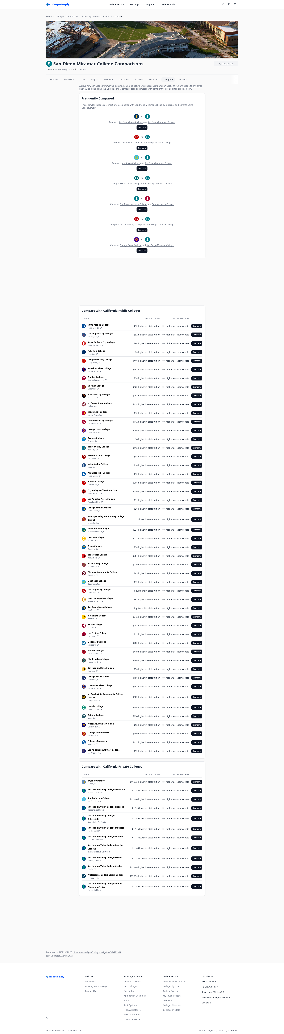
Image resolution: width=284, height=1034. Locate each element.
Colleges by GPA (171, 986)
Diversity (108, 79)
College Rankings (132, 981)
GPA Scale (206, 1002)
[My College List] (235, 4)
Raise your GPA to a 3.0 (213, 992)
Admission (69, 79)
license (234, 56)
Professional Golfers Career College (105, 874)
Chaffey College (96, 377)
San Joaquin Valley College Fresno (105, 857)
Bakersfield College (97, 554)
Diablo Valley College (98, 659)
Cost (83, 79)
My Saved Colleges (172, 995)
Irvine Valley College (98, 464)
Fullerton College (96, 350)
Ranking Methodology (96, 986)
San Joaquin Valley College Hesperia (106, 806)
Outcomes (124, 79)
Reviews (183, 79)
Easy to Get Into (131, 1014)
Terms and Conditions (55, 1030)
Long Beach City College (100, 359)
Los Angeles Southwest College (104, 749)
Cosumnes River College (100, 685)
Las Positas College (97, 633)
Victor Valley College (98, 563)
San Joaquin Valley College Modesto (106, 827)
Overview (53, 79)
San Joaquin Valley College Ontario (105, 836)
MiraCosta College (131, 163)
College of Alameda (97, 741)
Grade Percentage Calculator (216, 997)
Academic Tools (167, 4)
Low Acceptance (132, 1019)
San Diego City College (131, 224)
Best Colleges (130, 986)
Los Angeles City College (100, 333)
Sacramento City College (100, 420)
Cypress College (96, 438)
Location (153, 79)
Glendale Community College (102, 572)
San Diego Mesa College (131, 122)
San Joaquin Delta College (101, 668)
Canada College (95, 706)
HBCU (127, 1000)
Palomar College (131, 142)
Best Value (129, 991)
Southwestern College (163, 204)
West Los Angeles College (101, 723)
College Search (170, 991)
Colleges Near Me (172, 1005)
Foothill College (96, 650)
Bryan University (96, 780)
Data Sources (91, 981)
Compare (149, 4)
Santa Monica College (98, 324)
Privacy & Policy (74, 1030)
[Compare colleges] (229, 4)
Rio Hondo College (97, 615)
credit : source (223, 56)
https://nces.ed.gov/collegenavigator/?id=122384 (97, 952)
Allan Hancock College (99, 472)
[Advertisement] (61, 128)
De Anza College (96, 385)
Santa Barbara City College (101, 342)
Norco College (95, 624)
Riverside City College (99, 394)
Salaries (139, 79)
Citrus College (95, 546)
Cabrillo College (96, 715)
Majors (94, 79)
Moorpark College (97, 641)
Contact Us (90, 991)
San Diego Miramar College (161, 122)
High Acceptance (132, 1009)
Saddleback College (97, 411)
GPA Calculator (209, 981)
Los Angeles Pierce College (101, 499)
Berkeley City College (98, 446)
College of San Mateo (98, 676)
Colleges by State (171, 1009)
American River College (99, 368)
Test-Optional (130, 1005)
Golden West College (98, 528)
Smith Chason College (99, 798)
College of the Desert (98, 732)
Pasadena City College (99, 455)
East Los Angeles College (100, 598)
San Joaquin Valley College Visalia (105, 866)
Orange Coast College (130, 245)
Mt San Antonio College (100, 403)
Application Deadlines (135, 995)
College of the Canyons (99, 507)
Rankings (134, 4)
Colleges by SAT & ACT (174, 981)
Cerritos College (96, 537)
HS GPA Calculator (210, 986)
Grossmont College (130, 183)
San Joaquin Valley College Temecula (106, 789)
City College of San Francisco (102, 490)
